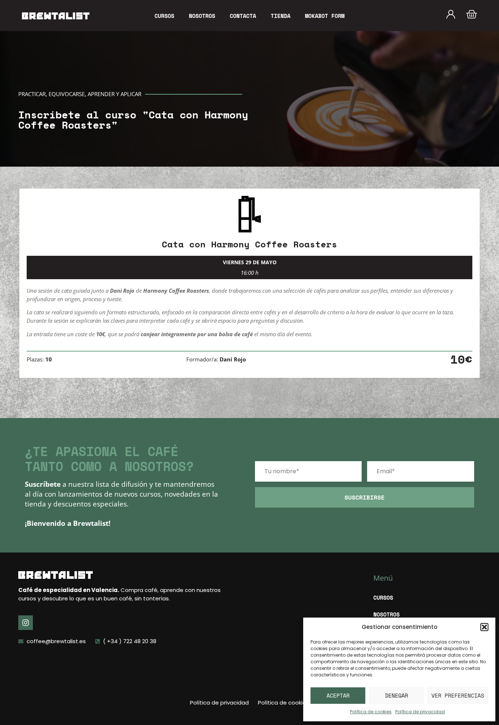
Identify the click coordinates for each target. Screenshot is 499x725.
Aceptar (338, 695)
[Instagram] (25, 622)
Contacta (243, 16)
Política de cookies (371, 712)
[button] (484, 627)
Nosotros (202, 16)
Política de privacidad (420, 712)
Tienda (280, 16)
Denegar (396, 695)
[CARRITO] (471, 14)
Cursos (164, 16)
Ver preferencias (457, 695)
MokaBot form (324, 16)
